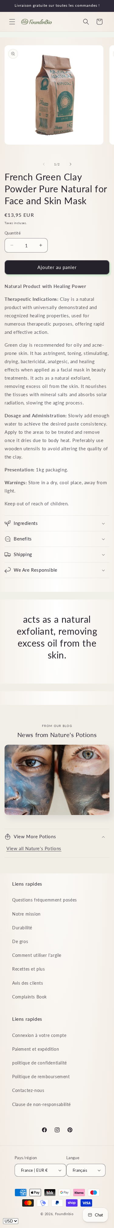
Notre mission (26, 913)
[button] (12, 21)
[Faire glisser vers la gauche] (43, 164)
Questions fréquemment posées (44, 899)
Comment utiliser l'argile (36, 955)
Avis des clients (27, 983)
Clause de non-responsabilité (41, 1104)
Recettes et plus (28, 969)
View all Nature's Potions (33, 848)
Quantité (13, 232)
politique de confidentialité (39, 1062)
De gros (20, 941)
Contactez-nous (28, 1090)
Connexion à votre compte (39, 1035)
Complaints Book (29, 996)
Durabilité (22, 927)
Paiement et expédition (35, 1049)
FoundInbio (64, 1214)
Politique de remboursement (41, 1076)
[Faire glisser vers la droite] (70, 164)
